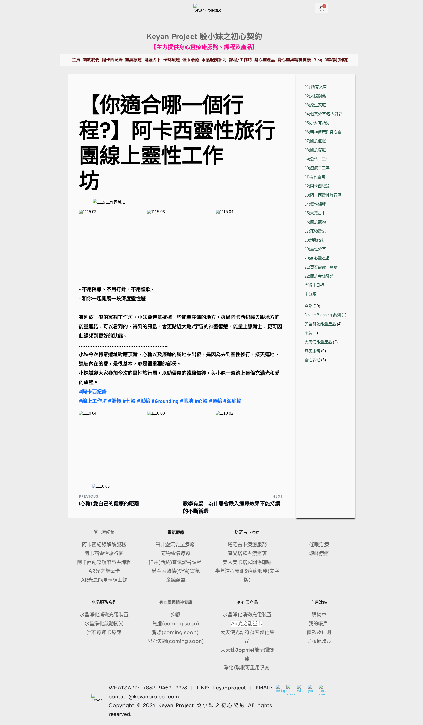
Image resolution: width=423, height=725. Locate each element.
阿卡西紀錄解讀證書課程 (104, 562)
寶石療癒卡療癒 (104, 632)
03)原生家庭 (315, 105)
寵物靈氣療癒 (175, 554)
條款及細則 (319, 632)
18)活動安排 (315, 240)
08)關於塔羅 (315, 150)
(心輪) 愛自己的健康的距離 (109, 503)
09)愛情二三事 (317, 159)
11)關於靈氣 (315, 177)
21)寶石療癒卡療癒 (321, 267)
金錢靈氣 (176, 580)
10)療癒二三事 (317, 168)
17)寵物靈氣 (315, 231)
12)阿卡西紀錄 (317, 186)
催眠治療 (319, 545)
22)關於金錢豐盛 (319, 276)
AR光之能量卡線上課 (104, 580)
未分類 (310, 294)
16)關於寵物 (315, 222)
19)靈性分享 (315, 249)
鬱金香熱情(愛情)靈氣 (176, 571)
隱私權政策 (319, 641)
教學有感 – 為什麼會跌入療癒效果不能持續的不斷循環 (231, 507)
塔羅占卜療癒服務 (247, 545)
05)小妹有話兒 (317, 123)
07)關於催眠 (315, 141)
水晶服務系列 (104, 602)
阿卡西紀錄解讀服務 (104, 545)
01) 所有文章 (316, 87)
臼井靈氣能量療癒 (175, 545)
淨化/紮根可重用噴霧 (247, 668)
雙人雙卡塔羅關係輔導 (247, 562)
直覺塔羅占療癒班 (247, 554)
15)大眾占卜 (315, 213)
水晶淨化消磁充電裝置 (104, 615)
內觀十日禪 (314, 285)
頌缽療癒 (319, 554)
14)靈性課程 (315, 204)
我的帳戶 (318, 624)
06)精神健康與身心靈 (323, 132)
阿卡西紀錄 (104, 532)
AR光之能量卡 (104, 571)
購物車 (319, 615)
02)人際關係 (315, 96)
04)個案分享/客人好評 (323, 114)
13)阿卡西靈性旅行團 (323, 195)
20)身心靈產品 (317, 258)
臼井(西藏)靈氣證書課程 (176, 562)
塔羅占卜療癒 (247, 532)
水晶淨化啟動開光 (104, 624)
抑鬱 (176, 615)
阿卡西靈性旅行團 (104, 554)
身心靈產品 (247, 602)
